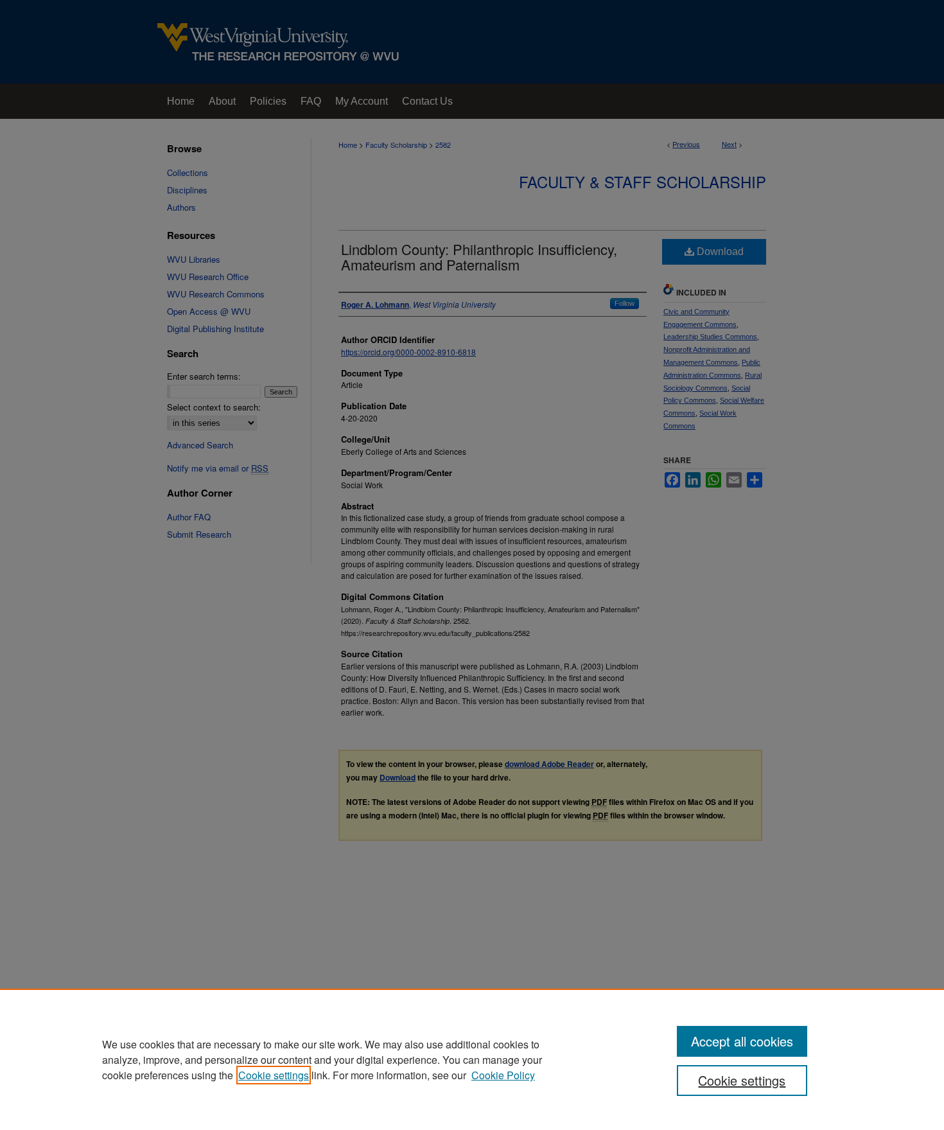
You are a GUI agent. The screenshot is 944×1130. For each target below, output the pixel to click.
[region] (472, 1059)
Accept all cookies (742, 1041)
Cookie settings (273, 1075)
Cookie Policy (503, 1075)
